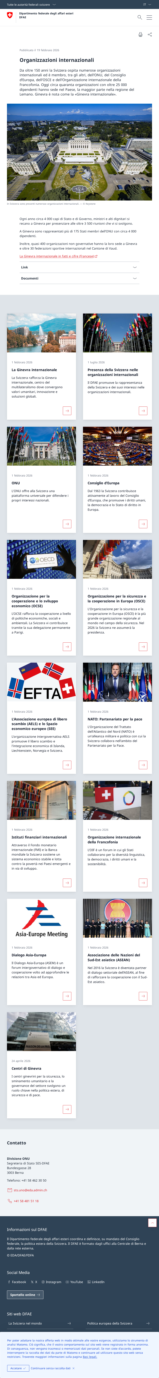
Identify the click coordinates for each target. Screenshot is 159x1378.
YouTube (76, 1282)
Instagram (53, 1282)
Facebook (19, 1282)
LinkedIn (98, 1282)
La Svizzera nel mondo (25, 1323)
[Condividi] (149, 34)
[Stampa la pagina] (140, 34)
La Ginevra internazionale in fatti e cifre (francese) (57, 256)
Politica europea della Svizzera (109, 1323)
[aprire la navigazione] (149, 17)
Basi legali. (90, 1357)
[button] (152, 1223)
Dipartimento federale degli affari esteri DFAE (46, 15)
